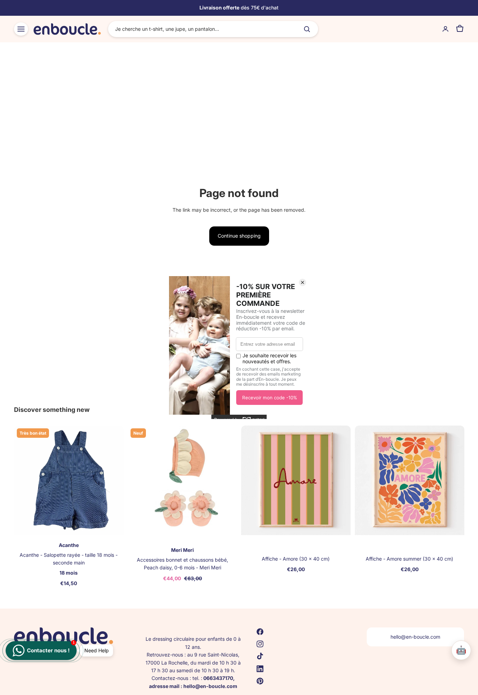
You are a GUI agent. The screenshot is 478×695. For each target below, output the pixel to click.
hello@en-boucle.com (415, 637)
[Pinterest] (260, 681)
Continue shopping (239, 236)
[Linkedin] (260, 668)
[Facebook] (260, 631)
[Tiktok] (260, 656)
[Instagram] (260, 644)
